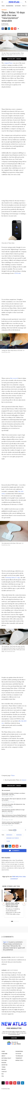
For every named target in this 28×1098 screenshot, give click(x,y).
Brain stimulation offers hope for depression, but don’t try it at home (14, 799)
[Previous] (3, 903)
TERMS (3, 1067)
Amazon (24, 780)
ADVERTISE (4, 1065)
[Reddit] (12, 28)
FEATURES (4, 1060)
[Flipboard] (15, 28)
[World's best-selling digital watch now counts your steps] (14, 894)
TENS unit (18, 273)
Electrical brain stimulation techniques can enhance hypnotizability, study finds (13, 794)
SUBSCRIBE (4, 1053)
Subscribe (14, 1038)
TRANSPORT (19, 1058)
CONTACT (4, 1071)
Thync (13, 775)
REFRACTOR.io (19, 1060)
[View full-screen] (26, 35)
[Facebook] (3, 28)
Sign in (5, 942)
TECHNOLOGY (19, 1056)
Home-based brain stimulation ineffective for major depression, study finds (13, 810)
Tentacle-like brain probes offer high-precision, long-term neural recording (13, 805)
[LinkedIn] (9, 28)
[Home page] (14, 2)
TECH (3, 6)
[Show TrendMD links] (25, 830)
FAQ (3, 1076)
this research (14, 378)
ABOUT (3, 1056)
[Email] (18, 28)
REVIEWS (4, 1062)
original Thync (8, 63)
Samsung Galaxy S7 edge (12, 577)
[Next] (24, 903)
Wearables (4, 9)
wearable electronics (12, 838)
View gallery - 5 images (14, 59)
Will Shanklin (6, 858)
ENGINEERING (9, 6)
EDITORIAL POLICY (6, 1058)
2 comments (15, 850)
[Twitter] (6, 28)
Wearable (19, 834)
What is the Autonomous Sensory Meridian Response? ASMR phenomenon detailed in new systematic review (14, 816)
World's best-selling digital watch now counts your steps (12, 904)
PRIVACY (4, 1069)
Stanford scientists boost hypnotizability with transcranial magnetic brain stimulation (12, 823)
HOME (3, 1051)
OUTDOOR (17, 6)
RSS (3, 1074)
